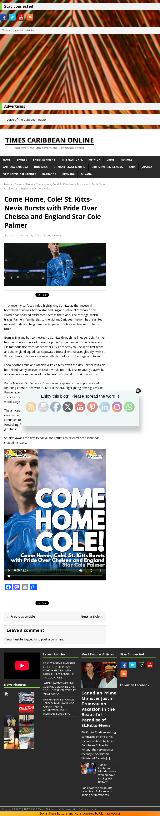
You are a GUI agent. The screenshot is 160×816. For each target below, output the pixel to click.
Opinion (95, 159)
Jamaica (146, 167)
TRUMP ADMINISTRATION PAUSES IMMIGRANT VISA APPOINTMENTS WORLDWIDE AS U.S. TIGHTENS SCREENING (58, 706)
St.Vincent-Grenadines (19, 174)
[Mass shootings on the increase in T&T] (11, 735)
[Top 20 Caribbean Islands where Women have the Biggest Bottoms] (88, 771)
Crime (111, 159)
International (72, 159)
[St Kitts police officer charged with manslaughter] (26, 712)
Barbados (49, 174)
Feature (126, 159)
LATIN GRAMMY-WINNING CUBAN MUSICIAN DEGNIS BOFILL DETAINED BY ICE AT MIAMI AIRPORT (59, 688)
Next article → (92, 616)
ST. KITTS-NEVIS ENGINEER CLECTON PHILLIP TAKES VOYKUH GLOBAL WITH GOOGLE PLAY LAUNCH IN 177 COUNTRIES (59, 670)
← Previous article (20, 616)
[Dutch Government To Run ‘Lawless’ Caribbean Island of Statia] (26, 724)
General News (52, 235)
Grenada (68, 174)
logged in (30, 639)
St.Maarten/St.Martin (69, 167)
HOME (7, 159)
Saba (132, 167)
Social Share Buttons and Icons (61, 813)
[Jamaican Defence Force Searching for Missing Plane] (11, 701)
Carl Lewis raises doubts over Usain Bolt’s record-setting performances (96, 791)
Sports (22, 159)
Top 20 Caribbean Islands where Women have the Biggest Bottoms (107, 773)
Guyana (86, 174)
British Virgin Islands (107, 167)
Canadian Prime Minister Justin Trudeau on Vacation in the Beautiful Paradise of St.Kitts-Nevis (98, 709)
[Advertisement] (80, 70)
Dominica (41, 167)
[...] (108, 758)
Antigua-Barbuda (15, 167)
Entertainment (44, 159)
